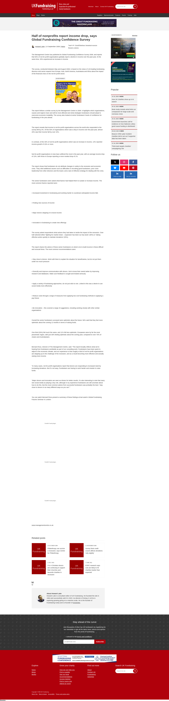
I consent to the (79, 637)
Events (124, 15)
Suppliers (99, 15)
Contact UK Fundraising (107, 6)
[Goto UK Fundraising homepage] (54, 7)
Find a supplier (65, 672)
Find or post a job (66, 681)
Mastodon (3, 700)
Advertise (90, 6)
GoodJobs (76, 603)
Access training (65, 679)
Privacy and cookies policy (63, 694)
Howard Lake (40, 46)
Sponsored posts (108, 15)
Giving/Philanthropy (80, 45)
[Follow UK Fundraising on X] (115, 162)
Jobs (135, 15)
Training (130, 15)
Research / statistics (73, 48)
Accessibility (51, 694)
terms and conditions (84, 637)
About (96, 6)
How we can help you (67, 670)
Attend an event (65, 684)
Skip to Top (34, 694)
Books (43, 15)
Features (117, 15)
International (88, 45)
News (33, 15)
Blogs (38, 15)
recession (94, 45)
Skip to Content (43, 694)
